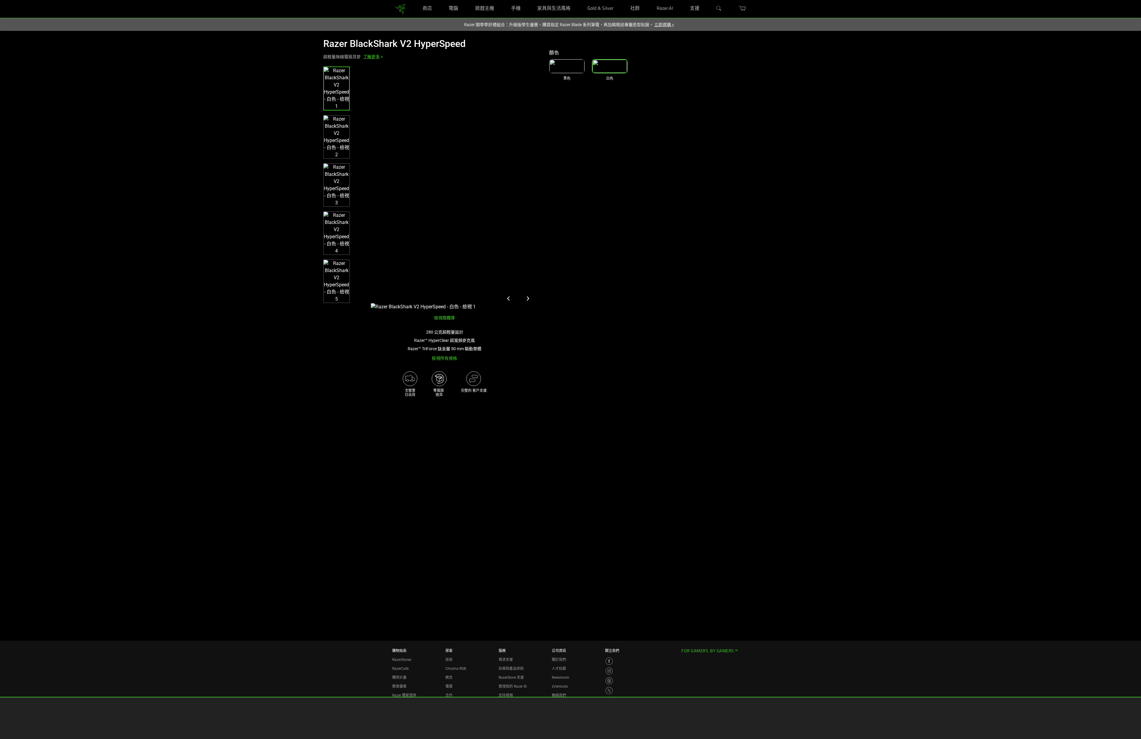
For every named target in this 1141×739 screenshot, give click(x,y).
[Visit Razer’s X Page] (609, 690)
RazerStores (401, 660)
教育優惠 (399, 686)
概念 (449, 677)
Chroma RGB (455, 669)
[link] (400, 8)
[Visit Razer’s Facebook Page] (609, 661)
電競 (449, 686)
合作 (449, 695)
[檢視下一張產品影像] (528, 298)
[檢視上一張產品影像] (509, 298)
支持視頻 (506, 695)
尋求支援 (506, 660)
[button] (336, 88)
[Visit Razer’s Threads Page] (609, 681)
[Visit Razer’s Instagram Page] (609, 671)
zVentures (560, 686)
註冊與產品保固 (511, 669)
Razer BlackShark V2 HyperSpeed (394, 43)
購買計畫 (399, 677)
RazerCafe (400, 669)
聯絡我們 (559, 695)
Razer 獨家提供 (404, 695)
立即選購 (664, 24)
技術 (449, 660)
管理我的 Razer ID (513, 686)
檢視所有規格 (444, 358)
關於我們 (559, 660)
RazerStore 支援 (511, 677)
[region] (431, 188)
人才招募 (559, 669)
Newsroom (560, 677)
